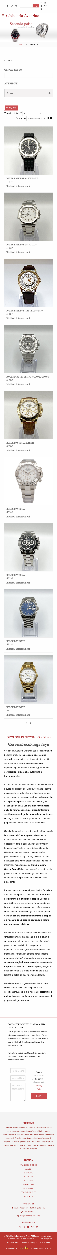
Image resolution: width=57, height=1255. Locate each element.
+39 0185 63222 (30, 1211)
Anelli (28, 1169)
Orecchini (28, 1184)
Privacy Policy (46, 1239)
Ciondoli (28, 1176)
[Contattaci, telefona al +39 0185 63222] (12, 5)
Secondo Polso (28, 1192)
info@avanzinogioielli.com (30, 1215)
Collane (28, 1180)
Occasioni (28, 1188)
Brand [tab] (10, 93)
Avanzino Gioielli (28, 1165)
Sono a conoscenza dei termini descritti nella (39, 1080)
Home (20, 44)
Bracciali (28, 1172)
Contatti (28, 1196)
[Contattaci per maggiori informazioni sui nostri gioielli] (16, 5)
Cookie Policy (46, 1236)
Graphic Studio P (42, 1248)
